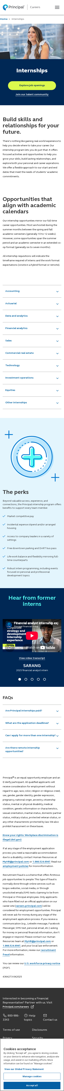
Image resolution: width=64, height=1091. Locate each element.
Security (37, 1038)
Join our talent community (32, 94)
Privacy (7, 1038)
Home (3, 19)
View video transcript (32, 658)
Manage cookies (32, 1076)
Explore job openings (32, 85)
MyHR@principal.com (16, 862)
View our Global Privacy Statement (24, 1069)
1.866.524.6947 (41, 862)
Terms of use (11, 1030)
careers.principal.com (29, 906)
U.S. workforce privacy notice (42, 963)
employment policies (15, 866)
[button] (32, 291)
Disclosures (39, 1030)
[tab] (32, 291)
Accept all (32, 1085)
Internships (18, 19)
